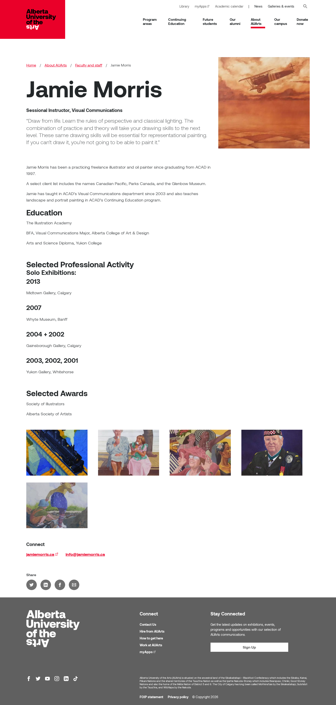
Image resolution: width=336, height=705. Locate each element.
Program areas (150, 21)
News (258, 6)
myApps (203, 6)
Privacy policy (178, 697)
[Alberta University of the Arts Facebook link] (28, 678)
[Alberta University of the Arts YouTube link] (47, 678)
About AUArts (256, 21)
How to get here (151, 638)
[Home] (45, 19)
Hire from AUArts (152, 631)
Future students (210, 21)
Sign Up (249, 647)
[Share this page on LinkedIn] (45, 585)
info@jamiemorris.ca (85, 554)
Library (184, 6)
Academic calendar (229, 6)
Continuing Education (177, 21)
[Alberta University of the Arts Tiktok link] (75, 678)
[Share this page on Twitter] (31, 585)
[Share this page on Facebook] (60, 585)
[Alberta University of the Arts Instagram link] (56, 678)
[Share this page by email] (74, 585)
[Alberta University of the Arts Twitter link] (38, 678)
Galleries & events (281, 6)
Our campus (280, 21)
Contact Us (148, 624)
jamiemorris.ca (42, 554)
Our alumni (235, 21)
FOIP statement (151, 697)
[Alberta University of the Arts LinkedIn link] (66, 678)
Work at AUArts (151, 645)
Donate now (302, 21)
